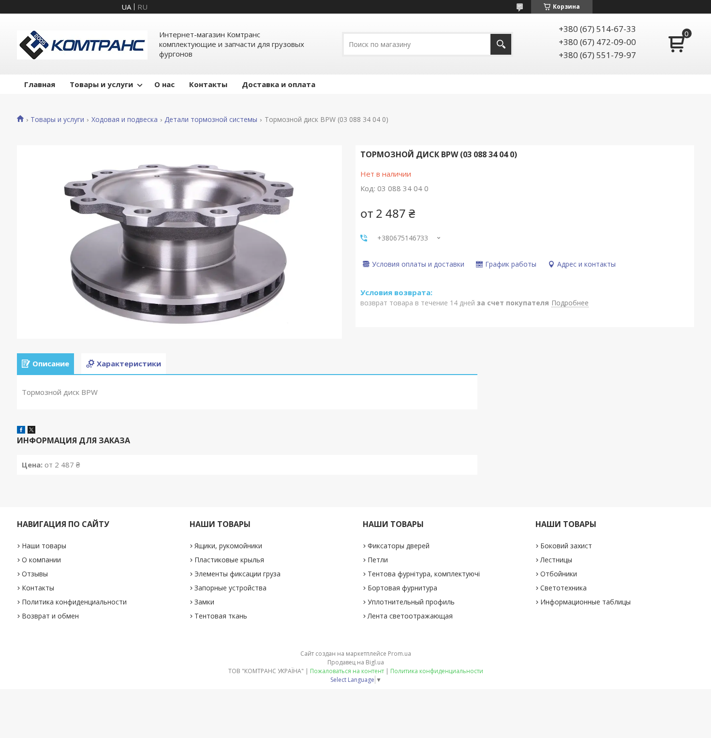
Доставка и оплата (278, 84)
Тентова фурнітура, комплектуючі (424, 573)
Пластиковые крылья (229, 559)
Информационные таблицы (585, 601)
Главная (39, 84)
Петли (378, 559)
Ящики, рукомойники (228, 545)
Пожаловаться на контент (347, 671)
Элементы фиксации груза (237, 573)
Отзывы (35, 573)
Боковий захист (566, 545)
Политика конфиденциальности (74, 601)
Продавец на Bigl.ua (355, 662)
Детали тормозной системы (210, 119)
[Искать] (500, 44)
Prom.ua (399, 653)
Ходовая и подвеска (124, 119)
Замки (204, 601)
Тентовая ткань (220, 615)
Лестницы (556, 559)
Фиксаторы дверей (399, 545)
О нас (164, 84)
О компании (41, 559)
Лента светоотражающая (410, 615)
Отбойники (558, 573)
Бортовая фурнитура (402, 587)
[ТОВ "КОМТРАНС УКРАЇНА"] (82, 44)
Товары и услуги (101, 84)
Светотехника (563, 587)
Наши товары (44, 545)
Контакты (208, 84)
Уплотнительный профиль (411, 601)
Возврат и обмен (50, 615)
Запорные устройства (230, 587)
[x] (31, 431)
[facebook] (21, 431)
